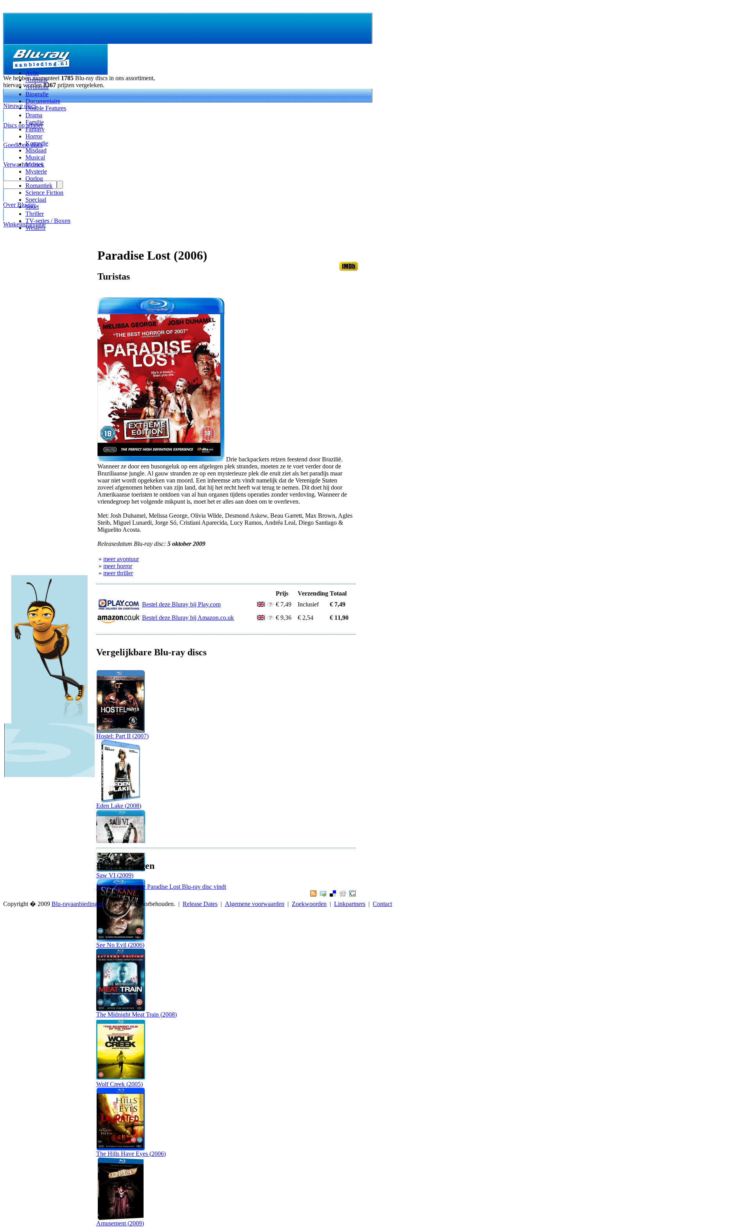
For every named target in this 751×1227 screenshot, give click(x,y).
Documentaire (42, 101)
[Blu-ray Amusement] (120, 1217)
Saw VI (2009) (114, 875)
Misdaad (36, 150)
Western (35, 227)
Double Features (45, 108)
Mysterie (36, 171)
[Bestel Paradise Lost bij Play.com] (118, 608)
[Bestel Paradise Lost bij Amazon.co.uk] (118, 621)
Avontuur (37, 87)
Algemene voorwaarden (254, 904)
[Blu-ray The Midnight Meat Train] (120, 1009)
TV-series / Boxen (47, 220)
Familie (34, 122)
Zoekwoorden (309, 904)
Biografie (37, 94)
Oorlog (34, 178)
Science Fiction (44, 192)
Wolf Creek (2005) (119, 1084)
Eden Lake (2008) (118, 805)
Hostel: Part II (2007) (122, 736)
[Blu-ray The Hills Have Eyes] (120, 1148)
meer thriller (118, 573)
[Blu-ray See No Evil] (120, 939)
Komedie (36, 143)
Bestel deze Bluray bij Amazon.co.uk (188, 617)
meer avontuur (121, 559)
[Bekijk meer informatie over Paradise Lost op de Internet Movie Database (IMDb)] (348, 268)
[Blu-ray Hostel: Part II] (120, 730)
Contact (382, 904)
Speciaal (35, 199)
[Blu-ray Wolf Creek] (120, 1078)
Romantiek (38, 185)
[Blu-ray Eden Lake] (120, 800)
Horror (33, 136)
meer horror (117, 566)
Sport (32, 206)
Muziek (34, 164)
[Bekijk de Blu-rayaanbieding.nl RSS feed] (312, 894)
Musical (35, 157)
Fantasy (35, 129)
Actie (32, 73)
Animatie (36, 80)
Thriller (34, 213)
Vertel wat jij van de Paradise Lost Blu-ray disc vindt (161, 886)
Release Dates (200, 904)
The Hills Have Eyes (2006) (131, 1153)
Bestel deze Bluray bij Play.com (181, 604)
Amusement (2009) (120, 1223)
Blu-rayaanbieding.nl (78, 904)
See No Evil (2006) (120, 945)
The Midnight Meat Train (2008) (136, 1014)
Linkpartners (349, 904)
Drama (33, 115)
